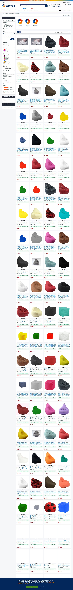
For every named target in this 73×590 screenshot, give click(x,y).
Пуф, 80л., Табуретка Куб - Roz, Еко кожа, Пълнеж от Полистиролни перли (36, 565)
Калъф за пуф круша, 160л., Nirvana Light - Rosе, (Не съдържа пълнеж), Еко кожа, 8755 (50, 125)
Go (12, 39)
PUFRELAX (23, 49)
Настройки (42, 586)
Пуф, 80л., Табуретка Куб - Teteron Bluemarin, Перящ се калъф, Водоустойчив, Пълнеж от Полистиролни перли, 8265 (23, 394)
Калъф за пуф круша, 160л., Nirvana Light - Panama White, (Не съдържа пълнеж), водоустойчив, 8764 (22, 492)
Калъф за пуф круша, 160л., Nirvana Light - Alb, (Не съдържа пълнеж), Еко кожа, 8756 (63, 149)
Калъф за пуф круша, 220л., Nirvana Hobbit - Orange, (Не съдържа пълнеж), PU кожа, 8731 (63, 492)
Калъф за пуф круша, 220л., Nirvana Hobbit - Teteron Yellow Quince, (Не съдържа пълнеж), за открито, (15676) (22, 222)
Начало (4, 13)
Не (5, 80)
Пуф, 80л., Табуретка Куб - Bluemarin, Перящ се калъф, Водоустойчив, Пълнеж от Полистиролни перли (64, 565)
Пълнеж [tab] (4, 73)
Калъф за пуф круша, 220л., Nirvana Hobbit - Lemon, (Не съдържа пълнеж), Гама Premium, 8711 (35, 222)
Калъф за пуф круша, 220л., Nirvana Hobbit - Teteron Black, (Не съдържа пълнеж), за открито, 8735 (64, 271)
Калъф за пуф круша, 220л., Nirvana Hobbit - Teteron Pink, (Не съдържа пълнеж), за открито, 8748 (49, 247)
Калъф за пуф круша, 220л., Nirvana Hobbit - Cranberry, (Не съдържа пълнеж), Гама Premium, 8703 (64, 198)
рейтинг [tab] (4, 85)
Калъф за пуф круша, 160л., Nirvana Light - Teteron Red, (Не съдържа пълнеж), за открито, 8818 (36, 174)
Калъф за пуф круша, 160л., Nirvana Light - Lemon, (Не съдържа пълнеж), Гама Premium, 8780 (22, 76)
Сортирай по (57, 32)
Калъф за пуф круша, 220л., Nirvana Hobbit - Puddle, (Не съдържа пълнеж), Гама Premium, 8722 (49, 271)
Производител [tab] (6, 42)
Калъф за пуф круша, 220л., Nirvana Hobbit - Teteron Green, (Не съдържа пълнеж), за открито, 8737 (22, 198)
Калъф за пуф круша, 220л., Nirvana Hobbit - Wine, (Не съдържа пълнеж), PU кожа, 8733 (23, 418)
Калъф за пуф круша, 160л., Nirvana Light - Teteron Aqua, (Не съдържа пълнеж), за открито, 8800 (63, 100)
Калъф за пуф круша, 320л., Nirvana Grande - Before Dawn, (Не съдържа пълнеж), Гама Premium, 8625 (64, 394)
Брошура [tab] (4, 78)
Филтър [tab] (5, 18)
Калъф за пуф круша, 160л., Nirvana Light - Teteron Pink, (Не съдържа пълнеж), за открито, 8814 (50, 174)
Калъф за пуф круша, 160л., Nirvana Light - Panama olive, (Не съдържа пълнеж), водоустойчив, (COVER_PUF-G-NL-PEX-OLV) (64, 369)
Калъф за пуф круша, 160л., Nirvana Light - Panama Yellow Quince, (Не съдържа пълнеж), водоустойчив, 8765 (22, 443)
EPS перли (5, 75)
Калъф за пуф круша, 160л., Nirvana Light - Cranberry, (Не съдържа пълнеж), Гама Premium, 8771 (63, 51)
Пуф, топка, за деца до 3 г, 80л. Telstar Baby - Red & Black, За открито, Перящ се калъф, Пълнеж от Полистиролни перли (50, 516)
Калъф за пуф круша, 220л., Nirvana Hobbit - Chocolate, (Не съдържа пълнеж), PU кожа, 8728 (50, 492)
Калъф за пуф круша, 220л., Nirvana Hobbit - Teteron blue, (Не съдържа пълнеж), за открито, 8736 (22, 247)
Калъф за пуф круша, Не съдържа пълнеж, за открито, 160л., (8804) (36, 124)
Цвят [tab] (4, 46)
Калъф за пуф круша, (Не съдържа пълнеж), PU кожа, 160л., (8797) (49, 100)
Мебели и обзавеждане (10, 13)
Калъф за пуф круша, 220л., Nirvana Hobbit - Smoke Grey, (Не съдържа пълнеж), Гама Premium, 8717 (36, 271)
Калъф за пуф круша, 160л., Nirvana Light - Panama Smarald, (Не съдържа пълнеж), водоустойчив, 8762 (64, 467)
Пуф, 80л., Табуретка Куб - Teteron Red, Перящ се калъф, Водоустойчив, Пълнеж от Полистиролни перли (50, 369)
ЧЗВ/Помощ (4, 2)
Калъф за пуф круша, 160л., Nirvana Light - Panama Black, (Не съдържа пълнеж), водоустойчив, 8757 (36, 467)
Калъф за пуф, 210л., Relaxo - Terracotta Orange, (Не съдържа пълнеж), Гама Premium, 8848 (35, 296)
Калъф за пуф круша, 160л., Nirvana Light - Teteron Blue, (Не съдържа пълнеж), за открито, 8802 (23, 125)
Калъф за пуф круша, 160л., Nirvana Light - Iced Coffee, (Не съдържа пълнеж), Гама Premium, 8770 (64, 76)
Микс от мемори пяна (7, 76)
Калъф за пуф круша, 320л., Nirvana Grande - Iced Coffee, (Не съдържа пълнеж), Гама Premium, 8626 (22, 369)
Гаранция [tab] (5, 66)
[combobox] (33, 6)
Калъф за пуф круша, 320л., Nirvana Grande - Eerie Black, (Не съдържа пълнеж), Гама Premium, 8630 (36, 369)
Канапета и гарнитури (35, 26)
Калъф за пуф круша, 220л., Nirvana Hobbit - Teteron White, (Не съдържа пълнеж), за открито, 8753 (22, 296)
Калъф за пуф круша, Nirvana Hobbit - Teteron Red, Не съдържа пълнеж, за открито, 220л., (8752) (50, 296)
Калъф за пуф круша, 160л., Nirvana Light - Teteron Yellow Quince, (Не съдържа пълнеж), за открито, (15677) (63, 125)
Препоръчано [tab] (5, 28)
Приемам (32, 586)
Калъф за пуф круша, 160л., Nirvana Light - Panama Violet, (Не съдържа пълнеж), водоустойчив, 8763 (64, 418)
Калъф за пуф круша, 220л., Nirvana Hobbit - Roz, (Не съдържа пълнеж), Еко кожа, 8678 (50, 541)
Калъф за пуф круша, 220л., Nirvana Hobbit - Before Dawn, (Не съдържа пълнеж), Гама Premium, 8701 (50, 198)
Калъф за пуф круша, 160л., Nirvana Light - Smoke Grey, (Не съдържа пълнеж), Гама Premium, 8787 (36, 100)
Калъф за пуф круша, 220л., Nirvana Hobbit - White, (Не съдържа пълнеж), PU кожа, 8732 (22, 467)
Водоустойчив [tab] (6, 70)
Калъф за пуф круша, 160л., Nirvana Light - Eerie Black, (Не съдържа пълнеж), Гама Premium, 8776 (22, 100)
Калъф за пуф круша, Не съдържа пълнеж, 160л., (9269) (50, 75)
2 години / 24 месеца (8, 68)
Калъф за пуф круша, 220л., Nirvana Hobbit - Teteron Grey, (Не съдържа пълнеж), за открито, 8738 (36, 247)
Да (4, 83)
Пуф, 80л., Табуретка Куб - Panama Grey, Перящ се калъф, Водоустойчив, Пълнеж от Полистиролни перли (36, 516)
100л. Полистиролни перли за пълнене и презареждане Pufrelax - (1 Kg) (36, 51)
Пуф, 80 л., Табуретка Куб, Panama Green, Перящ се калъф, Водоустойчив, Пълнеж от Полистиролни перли (22, 516)
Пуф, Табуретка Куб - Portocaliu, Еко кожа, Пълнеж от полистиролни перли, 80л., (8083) (22, 541)
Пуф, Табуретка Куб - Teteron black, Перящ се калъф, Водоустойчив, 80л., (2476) (50, 320)
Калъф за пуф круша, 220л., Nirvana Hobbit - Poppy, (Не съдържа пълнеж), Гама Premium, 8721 (49, 222)
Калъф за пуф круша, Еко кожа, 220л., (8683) (49, 565)
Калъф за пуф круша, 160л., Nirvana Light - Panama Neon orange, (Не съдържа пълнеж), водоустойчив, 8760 (50, 467)
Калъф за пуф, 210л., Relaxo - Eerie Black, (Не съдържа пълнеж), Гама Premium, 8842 (64, 296)
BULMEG (6, 45)
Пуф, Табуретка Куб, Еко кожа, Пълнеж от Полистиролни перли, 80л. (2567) (63, 516)
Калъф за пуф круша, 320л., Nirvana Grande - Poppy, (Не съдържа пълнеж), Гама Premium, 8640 (35, 492)
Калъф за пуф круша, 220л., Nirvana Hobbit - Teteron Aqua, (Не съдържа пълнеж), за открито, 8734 (63, 222)
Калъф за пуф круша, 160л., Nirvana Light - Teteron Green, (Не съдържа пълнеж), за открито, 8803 (49, 149)
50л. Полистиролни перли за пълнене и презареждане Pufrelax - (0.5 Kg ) (22, 51)
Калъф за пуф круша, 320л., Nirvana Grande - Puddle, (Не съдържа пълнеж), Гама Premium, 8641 (49, 443)
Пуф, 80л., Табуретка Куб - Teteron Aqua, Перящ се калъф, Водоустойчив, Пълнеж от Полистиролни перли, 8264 (64, 320)
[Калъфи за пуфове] (27, 21)
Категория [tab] (5, 22)
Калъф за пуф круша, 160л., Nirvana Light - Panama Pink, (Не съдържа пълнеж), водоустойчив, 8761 (50, 418)
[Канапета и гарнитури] (35, 21)
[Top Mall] (8, 5)
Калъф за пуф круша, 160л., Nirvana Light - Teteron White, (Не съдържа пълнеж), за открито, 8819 (63, 174)
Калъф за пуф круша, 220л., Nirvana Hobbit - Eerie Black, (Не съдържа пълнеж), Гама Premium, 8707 (22, 271)
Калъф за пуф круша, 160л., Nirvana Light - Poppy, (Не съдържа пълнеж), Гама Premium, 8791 (36, 76)
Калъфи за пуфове (28, 26)
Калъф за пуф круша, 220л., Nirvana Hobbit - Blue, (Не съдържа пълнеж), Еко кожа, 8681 (23, 565)
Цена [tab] (4, 31)
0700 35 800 (56, 6)
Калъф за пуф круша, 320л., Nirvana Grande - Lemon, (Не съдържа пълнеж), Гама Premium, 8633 (35, 320)
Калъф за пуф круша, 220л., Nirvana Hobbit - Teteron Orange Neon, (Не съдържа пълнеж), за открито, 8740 (36, 198)
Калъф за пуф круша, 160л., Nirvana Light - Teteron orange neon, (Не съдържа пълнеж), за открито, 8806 (23, 174)
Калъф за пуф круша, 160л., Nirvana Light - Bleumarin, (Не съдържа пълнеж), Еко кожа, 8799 (22, 149)
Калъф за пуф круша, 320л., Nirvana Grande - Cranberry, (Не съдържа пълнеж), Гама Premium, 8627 (23, 320)
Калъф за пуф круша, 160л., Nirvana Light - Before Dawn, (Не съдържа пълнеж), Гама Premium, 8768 (50, 51)
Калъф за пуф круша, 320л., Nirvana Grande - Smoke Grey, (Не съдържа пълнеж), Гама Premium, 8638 (36, 443)
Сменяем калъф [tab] (6, 81)
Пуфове (20, 25)
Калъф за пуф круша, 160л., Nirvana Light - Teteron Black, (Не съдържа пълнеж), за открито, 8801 (36, 149)
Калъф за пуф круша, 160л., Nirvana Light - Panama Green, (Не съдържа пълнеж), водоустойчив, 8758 (36, 418)
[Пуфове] (20, 21)
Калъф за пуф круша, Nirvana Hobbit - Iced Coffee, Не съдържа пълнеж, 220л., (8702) (63, 247)
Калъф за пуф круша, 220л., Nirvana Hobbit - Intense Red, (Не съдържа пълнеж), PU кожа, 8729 (64, 443)
